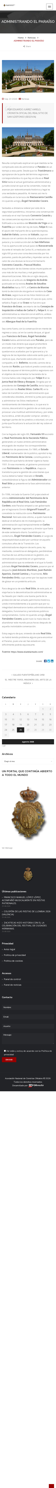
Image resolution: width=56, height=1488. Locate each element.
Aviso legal (9, 949)
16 (50, 719)
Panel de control (12, 979)
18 (13, 724)
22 (43, 724)
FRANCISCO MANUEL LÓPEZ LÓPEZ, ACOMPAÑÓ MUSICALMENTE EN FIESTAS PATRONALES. (23, 900)
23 (50, 724)
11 (13, 719)
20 (28, 724)
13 (28, 719)
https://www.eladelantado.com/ (27, 651)
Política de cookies (13, 960)
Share (28, 46)
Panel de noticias (12, 984)
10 (6, 719)
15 (43, 719)
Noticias (25, 99)
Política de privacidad (15, 955)
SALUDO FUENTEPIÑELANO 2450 (29, 675)
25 (13, 729)
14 (35, 719)
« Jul (3, 745)
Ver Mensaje (7, 848)
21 (35, 724)
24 (6, 729)
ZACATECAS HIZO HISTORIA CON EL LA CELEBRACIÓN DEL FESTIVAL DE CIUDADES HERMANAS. (24, 925)
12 (20, 719)
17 (6, 724)
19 (20, 724)
